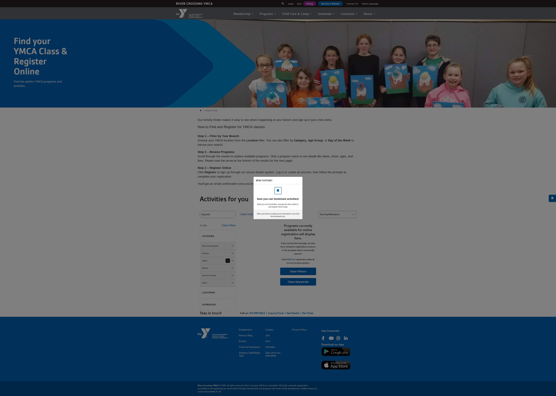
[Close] (298, 180)
